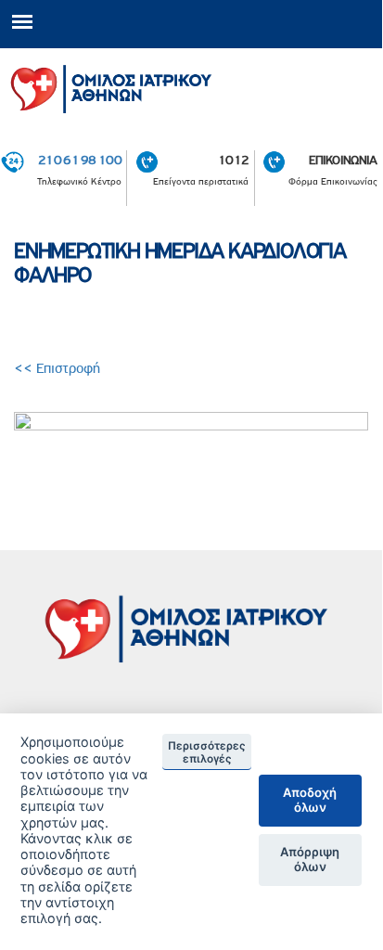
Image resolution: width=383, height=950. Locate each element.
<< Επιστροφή (59, 368)
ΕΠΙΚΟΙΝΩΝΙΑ (343, 159)
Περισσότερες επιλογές (207, 752)
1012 (233, 159)
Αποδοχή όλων (310, 800)
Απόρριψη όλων (309, 859)
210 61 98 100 (79, 159)
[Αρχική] (191, 85)
